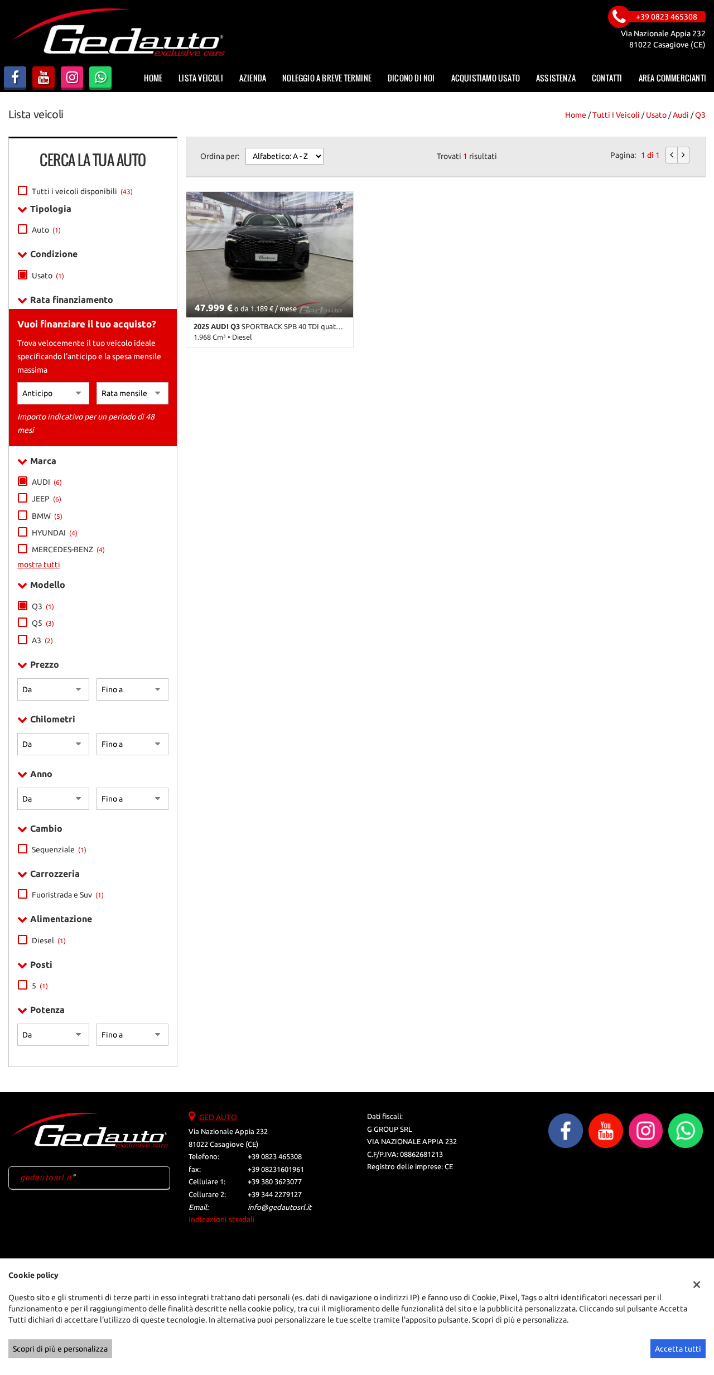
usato (656, 114)
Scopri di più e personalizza (60, 1348)
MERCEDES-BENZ (68, 549)
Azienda (252, 78)
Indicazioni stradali (222, 1219)
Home (153, 78)
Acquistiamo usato (485, 78)
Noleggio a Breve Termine (327, 78)
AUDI (47, 481)
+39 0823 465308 (275, 1156)
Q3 (700, 114)
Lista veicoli (200, 78)
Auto (46, 229)
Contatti (607, 78)
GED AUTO (218, 1117)
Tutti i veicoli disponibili (82, 191)
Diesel (49, 940)
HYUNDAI (55, 532)
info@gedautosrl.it (279, 1207)
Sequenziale (59, 849)
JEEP (46, 498)
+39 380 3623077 (275, 1182)
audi (681, 114)
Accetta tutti (678, 1348)
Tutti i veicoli (616, 114)
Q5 (43, 623)
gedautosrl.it (46, 1177)
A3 (42, 640)
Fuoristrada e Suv (68, 894)
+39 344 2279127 (275, 1194)
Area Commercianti (672, 78)
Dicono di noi (411, 78)
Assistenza (556, 78)
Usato (48, 275)
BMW (47, 516)
